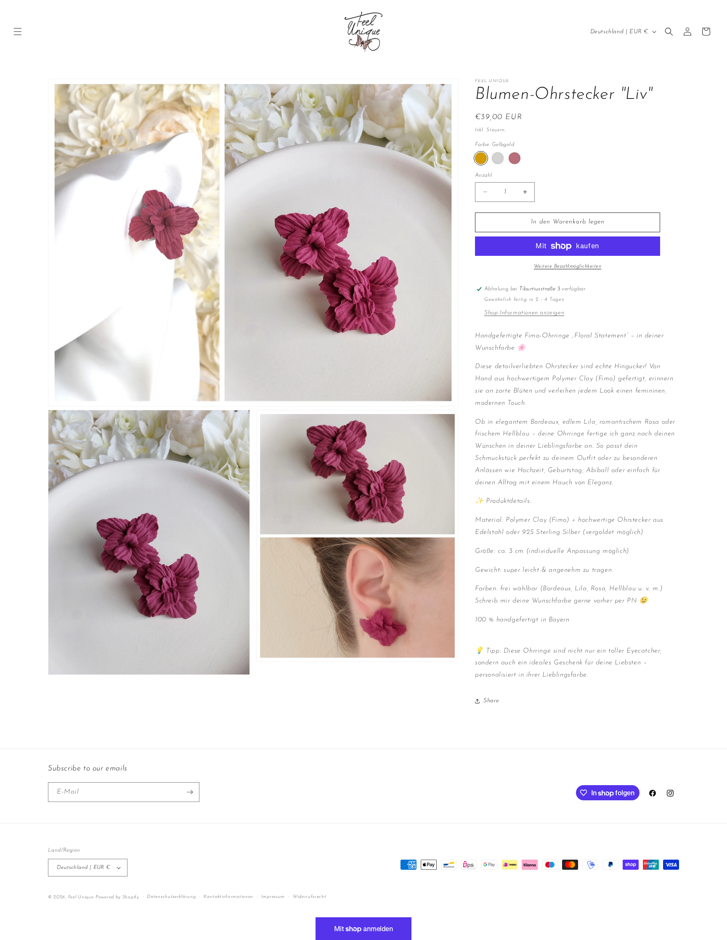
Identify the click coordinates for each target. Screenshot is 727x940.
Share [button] (491, 701)
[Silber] (498, 158)
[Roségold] (514, 158)
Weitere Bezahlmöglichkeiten (568, 266)
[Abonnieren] (189, 792)
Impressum (273, 897)
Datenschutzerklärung (171, 897)
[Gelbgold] (481, 158)
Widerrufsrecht (309, 897)
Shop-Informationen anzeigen (524, 313)
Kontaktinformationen (228, 897)
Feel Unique (81, 897)
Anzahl (483, 175)
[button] (17, 31)
